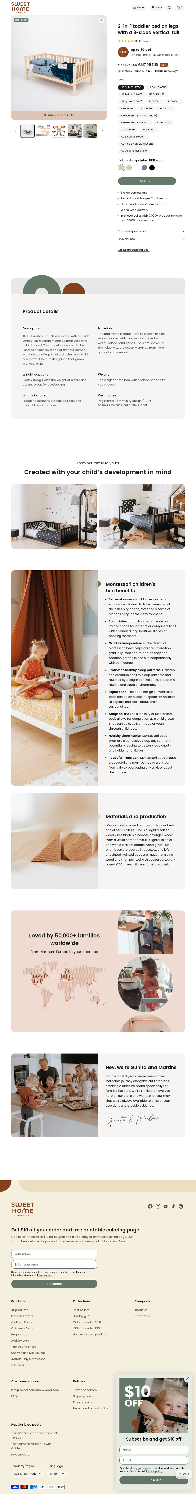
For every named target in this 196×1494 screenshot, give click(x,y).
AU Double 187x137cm (134, 151)
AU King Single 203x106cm (137, 144)
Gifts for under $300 (87, 1328)
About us (140, 1310)
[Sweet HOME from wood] (20, 7)
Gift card (17, 1365)
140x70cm (155, 101)
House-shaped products (90, 1334)
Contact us (142, 1316)
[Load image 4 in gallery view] (75, 131)
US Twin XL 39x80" (131, 94)
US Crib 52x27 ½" (131, 87)
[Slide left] (15, 131)
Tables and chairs (23, 1347)
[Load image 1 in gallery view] (27, 131)
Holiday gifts (82, 1316)
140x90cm (174, 101)
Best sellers (81, 1310)
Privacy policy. (44, 1275)
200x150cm (148, 129)
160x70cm (127, 108)
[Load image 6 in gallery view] (90, 131)
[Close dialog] (187, 1378)
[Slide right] (102, 131)
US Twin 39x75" (157, 87)
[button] (138, 8)
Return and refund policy (90, 1408)
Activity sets (20, 1340)
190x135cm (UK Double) (135, 122)
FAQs (14, 1396)
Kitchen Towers (22, 1316)
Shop (158, 7)
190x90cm (146, 108)
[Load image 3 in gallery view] (59, 131)
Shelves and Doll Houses (28, 1353)
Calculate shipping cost (133, 250)
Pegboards (19, 1334)
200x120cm (163, 122)
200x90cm (165, 108)
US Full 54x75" (157, 94)
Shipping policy (83, 1396)
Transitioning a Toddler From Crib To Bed (34, 1435)
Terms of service (85, 1390)
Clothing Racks (21, 1322)
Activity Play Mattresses (28, 1359)
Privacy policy (82, 1402)
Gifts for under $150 (87, 1322)
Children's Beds (22, 1328)
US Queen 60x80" (131, 101)
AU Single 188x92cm (133, 136)
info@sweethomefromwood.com (35, 1390)
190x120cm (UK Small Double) (139, 115)
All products (19, 1310)
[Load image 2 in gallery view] (43, 131)
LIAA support (20, 1454)
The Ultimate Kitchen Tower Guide (31, 1446)
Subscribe (54, 1284)
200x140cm (128, 129)
